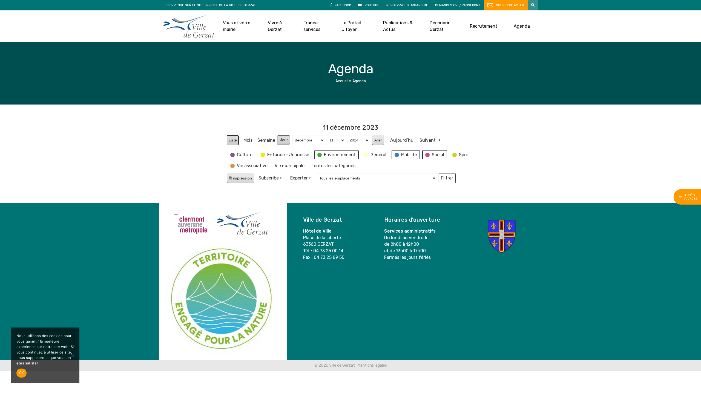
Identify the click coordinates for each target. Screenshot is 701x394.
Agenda (522, 26)
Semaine (266, 140)
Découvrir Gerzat (440, 26)
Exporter (299, 178)
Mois (247, 140)
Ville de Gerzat (189, 26)
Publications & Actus (398, 26)
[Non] (72, 355)
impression (240, 179)
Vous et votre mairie (236, 26)
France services (311, 26)
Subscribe (268, 178)
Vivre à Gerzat (275, 26)
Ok (21, 373)
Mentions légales (372, 365)
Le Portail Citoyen (351, 26)
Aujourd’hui (402, 140)
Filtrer (447, 179)
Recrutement (483, 26)
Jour (284, 140)
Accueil (341, 81)
